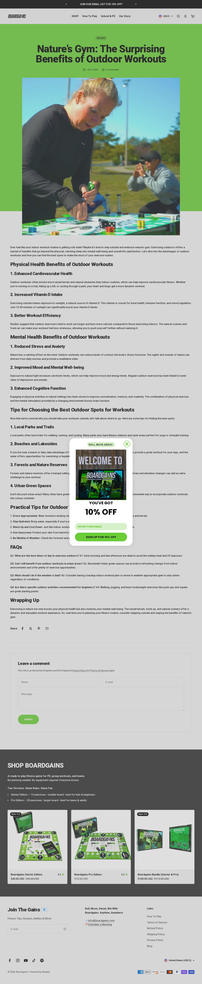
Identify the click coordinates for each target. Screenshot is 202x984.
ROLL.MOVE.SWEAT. (101, 444)
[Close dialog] (127, 444)
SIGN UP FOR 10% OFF (101, 537)
